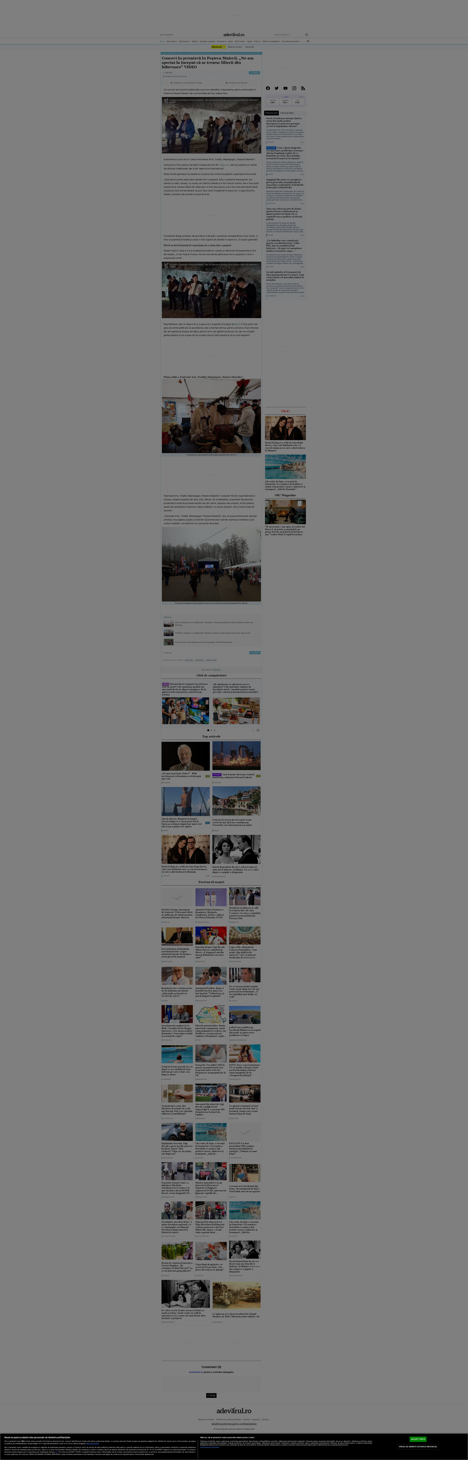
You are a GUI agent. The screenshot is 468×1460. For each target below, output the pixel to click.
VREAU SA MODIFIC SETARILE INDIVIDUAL (418, 1447)
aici (56, 1452)
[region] (234, 1446)
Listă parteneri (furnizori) (209, 1447)
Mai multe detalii (93, 1443)
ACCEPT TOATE (418, 1439)
